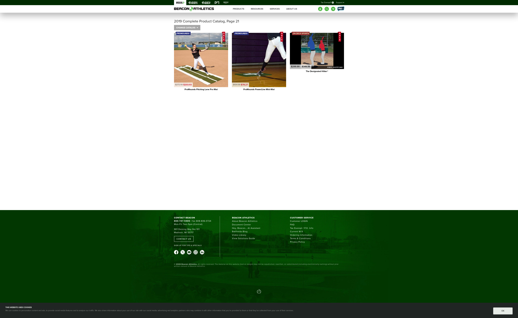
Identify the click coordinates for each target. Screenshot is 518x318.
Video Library (239, 235)
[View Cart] (333, 9)
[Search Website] (327, 9)
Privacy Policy (297, 242)
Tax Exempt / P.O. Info (301, 228)
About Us (291, 9)
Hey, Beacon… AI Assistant (246, 228)
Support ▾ (340, 2)
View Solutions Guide (243, 238)
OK (502, 310)
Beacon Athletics (243, 217)
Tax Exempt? (326, 2)
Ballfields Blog (240, 231)
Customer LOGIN (299, 221)
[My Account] (320, 9)
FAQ (292, 224)
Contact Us (183, 239)
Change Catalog (185, 27)
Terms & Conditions (300, 238)
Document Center (241, 224)
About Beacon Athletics (244, 221)
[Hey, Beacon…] (340, 9)
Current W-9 (296, 231)
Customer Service (301, 217)
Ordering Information (301, 235)
